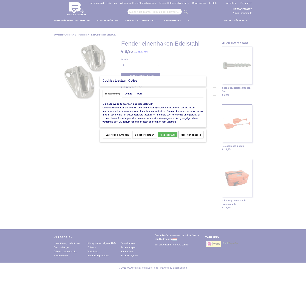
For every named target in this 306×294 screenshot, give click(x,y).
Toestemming (112, 93)
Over (139, 93)
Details (128, 93)
